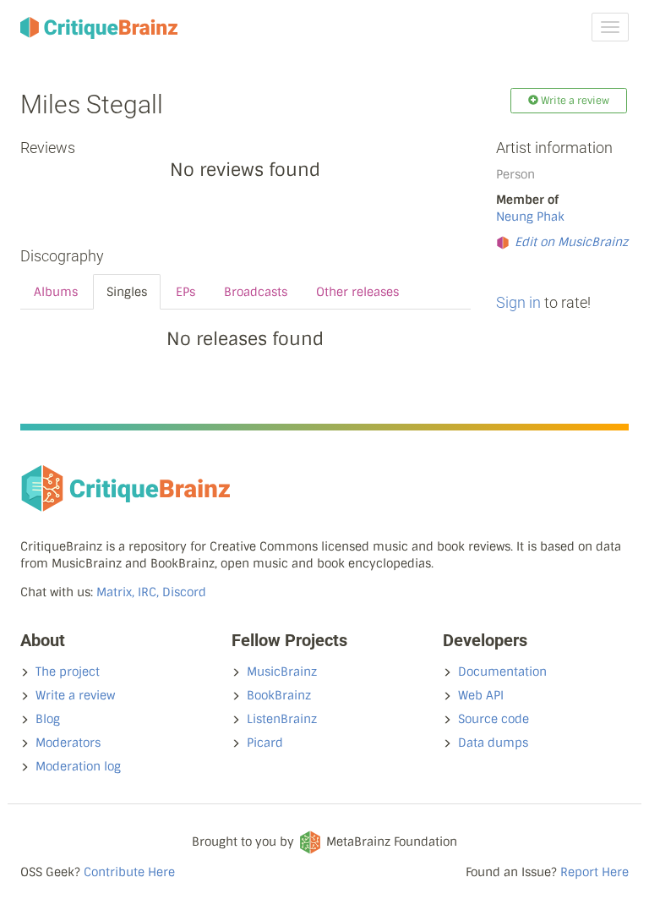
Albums (56, 291)
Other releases (357, 291)
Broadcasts (255, 291)
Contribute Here (129, 872)
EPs (185, 291)
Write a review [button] (573, 100)
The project (67, 671)
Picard (265, 742)
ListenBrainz (282, 718)
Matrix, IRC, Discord (151, 592)
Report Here (594, 872)
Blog (47, 718)
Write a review (75, 695)
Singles (126, 291)
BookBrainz (279, 695)
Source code (493, 718)
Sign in (518, 302)
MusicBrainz (282, 671)
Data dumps (493, 742)
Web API (481, 695)
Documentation (502, 671)
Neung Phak (530, 216)
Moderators (68, 742)
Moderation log (78, 766)
